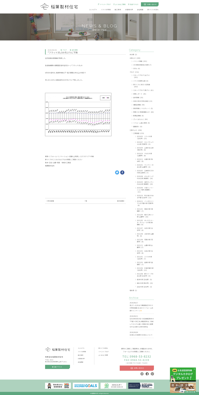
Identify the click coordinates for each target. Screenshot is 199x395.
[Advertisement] (85, 186)
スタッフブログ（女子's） (141, 76)
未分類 (133, 54)
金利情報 (138, 97)
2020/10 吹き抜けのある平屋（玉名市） (145, 196)
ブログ (134, 72)
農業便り (137, 126)
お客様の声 (129, 10)
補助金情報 (139, 105)
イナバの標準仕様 (140, 81)
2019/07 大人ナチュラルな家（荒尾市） (145, 143)
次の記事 (50, 201)
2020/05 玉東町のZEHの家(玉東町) (145, 172)
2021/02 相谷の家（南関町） (145, 210)
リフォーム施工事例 (141, 123)
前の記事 (120, 201)
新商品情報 (138, 116)
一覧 (85, 201)
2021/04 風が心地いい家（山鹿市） (145, 216)
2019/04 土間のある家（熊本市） (145, 149)
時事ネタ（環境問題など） (143, 112)
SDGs (136, 68)
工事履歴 (138, 133)
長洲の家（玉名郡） (144, 279)
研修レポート (139, 94)
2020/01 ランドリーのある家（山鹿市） (145, 166)
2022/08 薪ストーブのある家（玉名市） (145, 275)
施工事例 (118, 10)
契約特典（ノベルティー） (143, 108)
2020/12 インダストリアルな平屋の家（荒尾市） (145, 203)
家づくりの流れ (153, 10)
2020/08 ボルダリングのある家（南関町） (145, 177)
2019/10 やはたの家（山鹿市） (144, 154)
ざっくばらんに (140, 119)
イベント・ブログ (103, 352)
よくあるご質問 (103, 355)
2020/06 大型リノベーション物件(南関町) (145, 190)
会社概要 (140, 10)
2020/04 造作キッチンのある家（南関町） (145, 183)
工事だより (136, 130)
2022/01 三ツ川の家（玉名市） (144, 258)
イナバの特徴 (106, 10)
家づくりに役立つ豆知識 (141, 85)
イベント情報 (140, 61)
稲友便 (133, 290)
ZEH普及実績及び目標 (142, 65)
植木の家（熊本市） (145, 283)
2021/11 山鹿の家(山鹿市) (145, 246)
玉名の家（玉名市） (144, 287)
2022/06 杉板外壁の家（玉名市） (145, 269)
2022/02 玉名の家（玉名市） (145, 252)
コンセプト (93, 10)
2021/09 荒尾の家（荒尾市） (145, 241)
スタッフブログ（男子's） (143, 90)
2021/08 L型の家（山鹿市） (145, 235)
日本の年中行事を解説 (142, 101)
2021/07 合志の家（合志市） (145, 229)
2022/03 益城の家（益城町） (145, 263)
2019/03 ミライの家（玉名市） (144, 137)
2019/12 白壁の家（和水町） (145, 160)
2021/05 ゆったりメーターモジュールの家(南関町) (145, 222)
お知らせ (135, 58)
